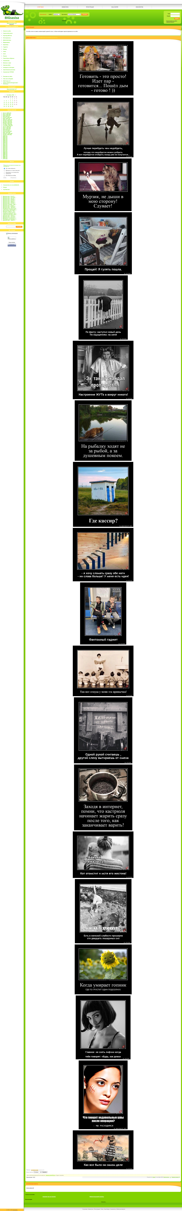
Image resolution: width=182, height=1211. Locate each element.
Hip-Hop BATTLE (7, 35)
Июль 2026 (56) (7, 114)
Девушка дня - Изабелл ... (9, 206)
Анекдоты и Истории (8, 67)
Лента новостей (30, 1188)
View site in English (8, 78)
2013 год (5, 148)
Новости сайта (7, 31)
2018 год (5, 142)
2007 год (5, 155)
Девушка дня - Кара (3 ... (9, 200)
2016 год (5, 144)
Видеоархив (6, 42)
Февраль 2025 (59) (7, 133)
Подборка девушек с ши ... (10, 213)
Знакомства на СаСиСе (49, 1196)
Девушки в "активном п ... (9, 217)
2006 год (5, 156)
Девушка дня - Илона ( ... (9, 203)
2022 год (5, 138)
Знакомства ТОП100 (8, 72)
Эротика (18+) (6, 65)
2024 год (5, 135)
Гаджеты (5, 47)
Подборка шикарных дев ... (10, 208)
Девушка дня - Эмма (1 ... (9, 220)
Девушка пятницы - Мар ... (9, 204)
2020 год (5, 140)
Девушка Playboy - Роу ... (9, 211)
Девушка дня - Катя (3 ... (9, 196)
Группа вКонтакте (8, 33)
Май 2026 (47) (6, 116)
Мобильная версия (120, 1209)
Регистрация (97, 1209)
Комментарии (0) (176, 1177)
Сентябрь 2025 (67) (8, 125)
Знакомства (6, 60)
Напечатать (166, 1177)
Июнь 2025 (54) (7, 128)
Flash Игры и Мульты (8, 58)
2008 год (5, 154)
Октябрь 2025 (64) (7, 124)
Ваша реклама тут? (12, 23)
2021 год (5, 139)
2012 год (5, 149)
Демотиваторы (7, 40)
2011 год (5, 150)
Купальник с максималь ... (10, 209)
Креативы (5, 44)
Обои (4, 51)
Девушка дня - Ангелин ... (9, 197)
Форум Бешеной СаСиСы (97, 1196)
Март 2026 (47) (6, 118)
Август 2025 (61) (7, 126)
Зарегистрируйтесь (50, 1175)
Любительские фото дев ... (10, 214)
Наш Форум (106, 1209)
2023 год (5, 136)
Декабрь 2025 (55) (7, 122)
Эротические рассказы (9, 69)
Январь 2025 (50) (7, 134)
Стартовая (84, 1209)
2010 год (5, 151)
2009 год (5, 152)
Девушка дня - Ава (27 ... (9, 198)
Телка (102, 1209)
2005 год (5, 157)
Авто (4, 53)
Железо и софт (7, 62)
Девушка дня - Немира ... (9, 199)
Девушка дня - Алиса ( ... (9, 215)
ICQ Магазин (6, 189)
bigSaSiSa (15, 1209)
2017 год (5, 143)
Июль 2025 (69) (7, 127)
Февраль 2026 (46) (7, 119)
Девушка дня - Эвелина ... (9, 207)
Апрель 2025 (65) (7, 131)
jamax (154, 1177)
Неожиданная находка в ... (10, 219)
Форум (5, 49)
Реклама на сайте (7, 76)
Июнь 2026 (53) (7, 115)
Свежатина (90, 1209)
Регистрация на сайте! (171, 20)
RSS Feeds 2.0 (6, 81)
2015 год (5, 146)
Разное (5, 56)
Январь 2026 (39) (7, 121)
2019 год (5, 141)
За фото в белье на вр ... (9, 212)
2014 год (5, 147)
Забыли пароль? (170, 22)
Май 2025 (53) (6, 130)
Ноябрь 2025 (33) (7, 123)
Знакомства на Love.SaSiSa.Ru (11, 185)
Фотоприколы (7, 37)
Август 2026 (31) (7, 113)
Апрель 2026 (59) (7, 117)
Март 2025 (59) (6, 132)
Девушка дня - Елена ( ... (9, 205)
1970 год (5, 158)
